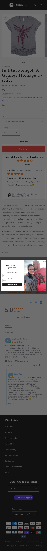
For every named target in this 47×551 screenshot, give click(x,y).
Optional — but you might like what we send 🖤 (11, 278)
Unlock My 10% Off (12, 284)
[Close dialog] (44, 261)
